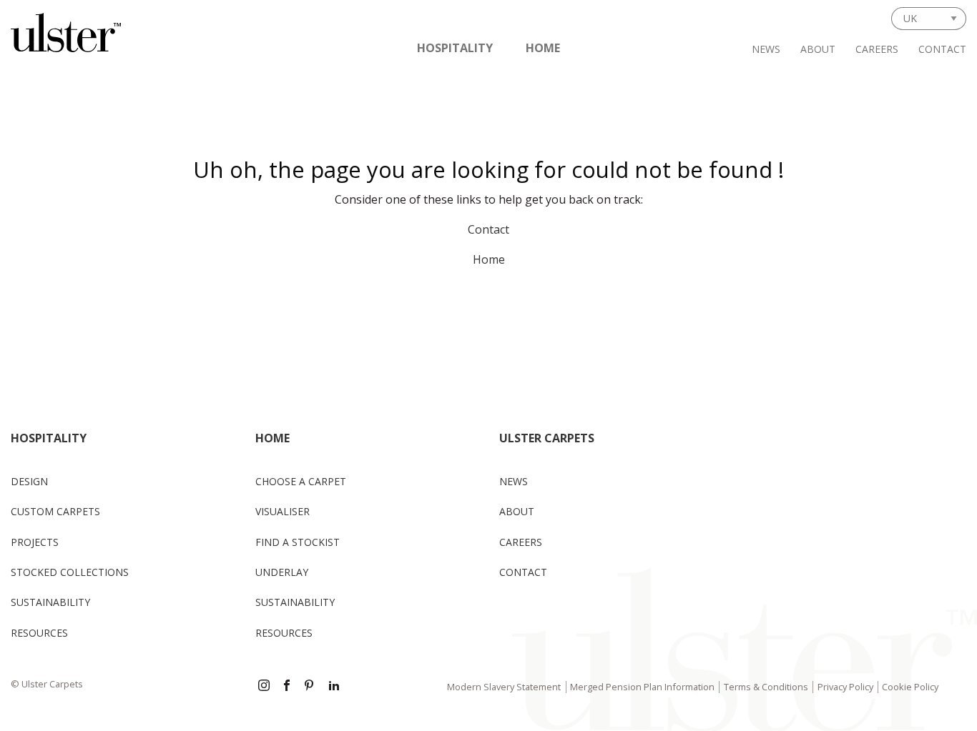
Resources (39, 633)
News (766, 49)
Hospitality (455, 48)
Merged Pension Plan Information (642, 686)
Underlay (281, 572)
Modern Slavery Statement (504, 686)
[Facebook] (286, 686)
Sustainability (50, 602)
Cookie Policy (910, 686)
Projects (35, 542)
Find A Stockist (297, 542)
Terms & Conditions (766, 686)
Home (543, 48)
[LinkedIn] (334, 686)
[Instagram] (264, 686)
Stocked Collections (70, 572)
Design (29, 481)
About (817, 49)
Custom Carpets (55, 511)
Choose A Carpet (300, 481)
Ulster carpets (546, 438)
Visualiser (282, 511)
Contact (942, 49)
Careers (876, 49)
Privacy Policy (845, 686)
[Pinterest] (310, 686)
